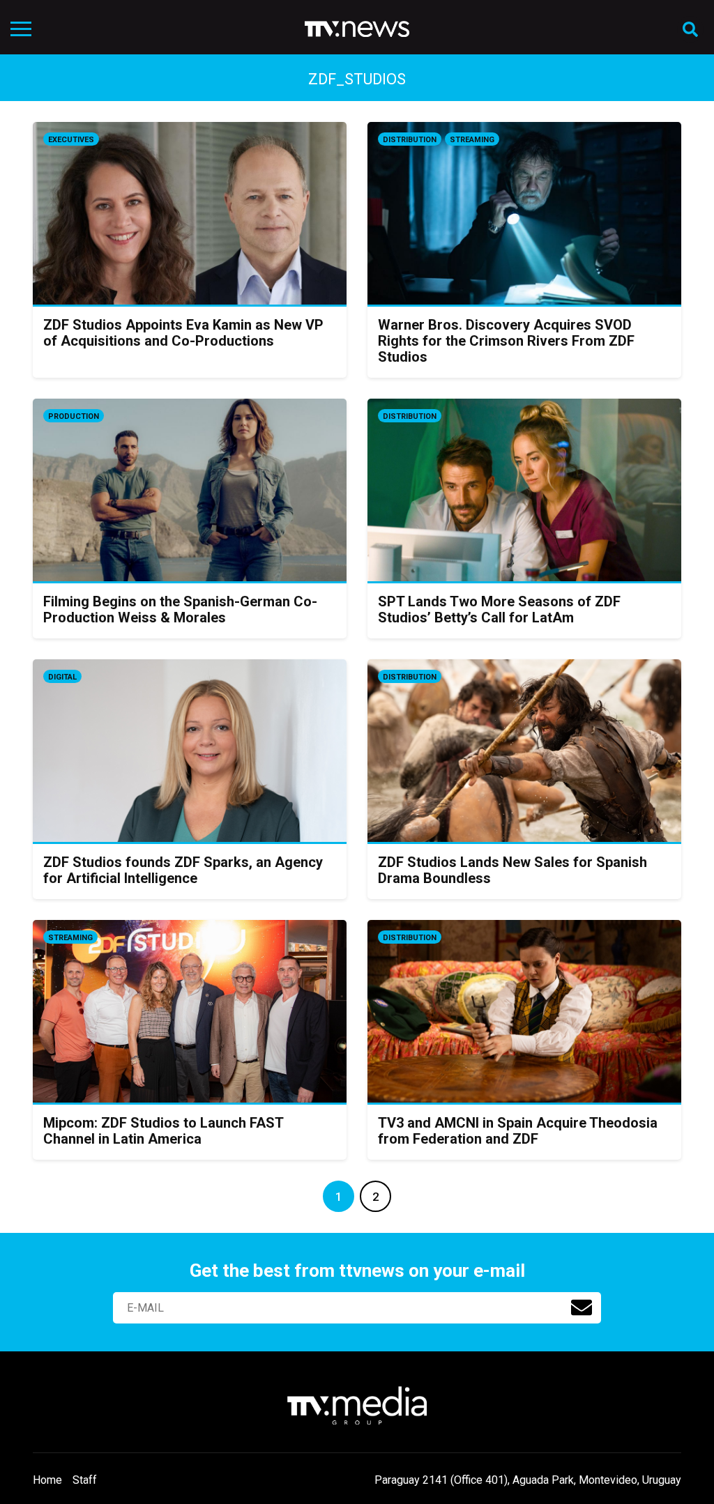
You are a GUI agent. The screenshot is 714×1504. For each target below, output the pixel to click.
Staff (85, 1480)
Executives (71, 139)
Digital (62, 677)
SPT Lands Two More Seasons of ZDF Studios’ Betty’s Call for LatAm (499, 609)
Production (73, 416)
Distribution (409, 139)
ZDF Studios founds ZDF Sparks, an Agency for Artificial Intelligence (183, 870)
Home (47, 1480)
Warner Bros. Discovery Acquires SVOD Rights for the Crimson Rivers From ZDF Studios (506, 340)
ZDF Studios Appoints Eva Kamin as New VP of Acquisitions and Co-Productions (183, 332)
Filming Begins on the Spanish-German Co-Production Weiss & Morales (180, 609)
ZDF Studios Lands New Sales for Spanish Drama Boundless (512, 870)
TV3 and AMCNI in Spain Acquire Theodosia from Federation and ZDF (518, 1130)
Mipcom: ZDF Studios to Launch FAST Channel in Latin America (163, 1130)
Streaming (472, 139)
